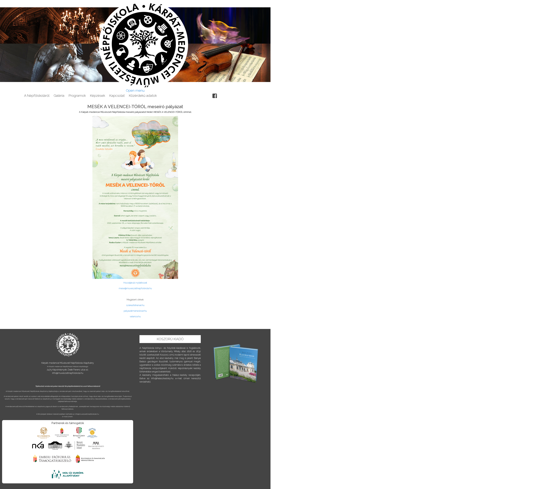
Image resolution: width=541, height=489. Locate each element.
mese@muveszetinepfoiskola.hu (135, 288)
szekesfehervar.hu (135, 305)
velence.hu (135, 316)
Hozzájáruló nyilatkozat (135, 282)
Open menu (135, 90)
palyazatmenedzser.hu (135, 311)
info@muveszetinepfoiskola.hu (67, 373)
